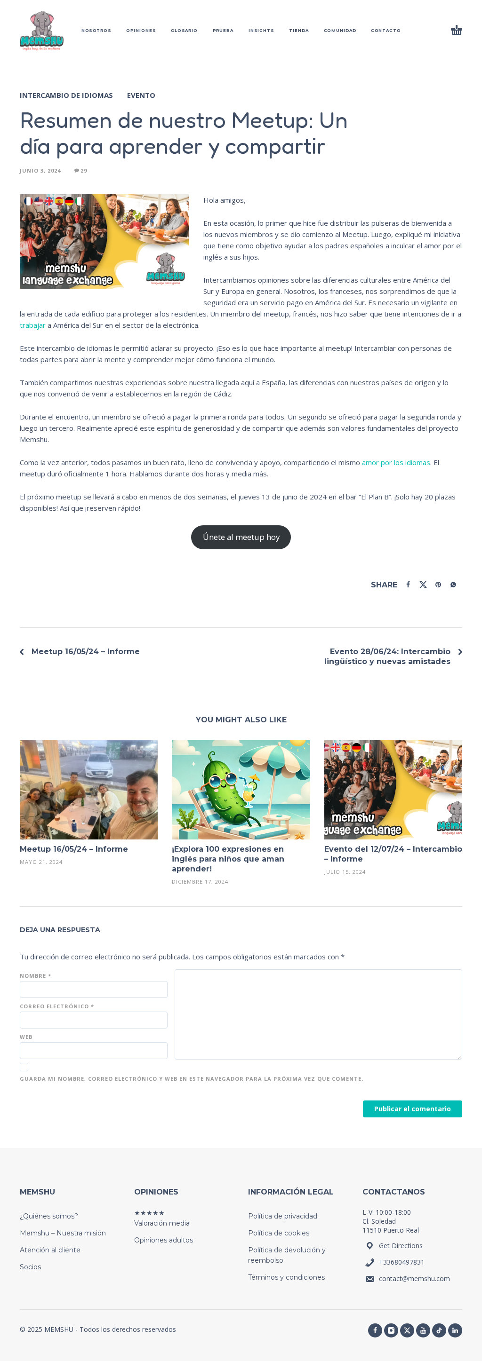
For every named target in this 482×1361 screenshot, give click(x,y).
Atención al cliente (50, 1250)
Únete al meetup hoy (241, 536)
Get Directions (401, 1245)
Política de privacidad (282, 1216)
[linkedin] (455, 1330)
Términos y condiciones (286, 1277)
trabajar (33, 325)
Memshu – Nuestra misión (63, 1233)
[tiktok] (439, 1330)
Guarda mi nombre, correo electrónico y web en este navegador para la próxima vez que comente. (191, 1078)
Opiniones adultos (163, 1240)
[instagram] (391, 1330)
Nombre (35, 975)
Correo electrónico (57, 1006)
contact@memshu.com (414, 1278)
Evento (141, 95)
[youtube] (423, 1330)
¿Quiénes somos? (49, 1216)
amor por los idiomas (396, 462)
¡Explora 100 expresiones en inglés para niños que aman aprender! (228, 859)
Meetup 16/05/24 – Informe (86, 651)
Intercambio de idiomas (66, 95)
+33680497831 (402, 1262)
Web (26, 1036)
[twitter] (407, 1330)
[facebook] (375, 1330)
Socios (30, 1267)
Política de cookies (278, 1233)
